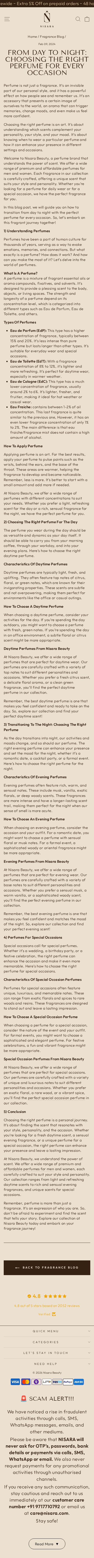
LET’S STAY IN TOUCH (45, 1353)
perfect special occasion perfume (56, 1097)
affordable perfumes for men (29, 1168)
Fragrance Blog (52, 36)
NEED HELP (45, 1364)
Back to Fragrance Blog (50, 1267)
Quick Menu (46, 1331)
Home (32, 36)
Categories (46, 1342)
